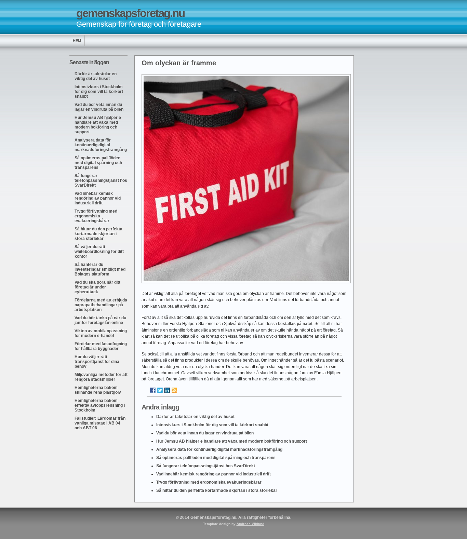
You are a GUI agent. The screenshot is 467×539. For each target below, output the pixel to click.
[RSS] (174, 390)
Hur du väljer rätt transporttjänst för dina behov (97, 361)
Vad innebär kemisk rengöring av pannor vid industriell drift (98, 198)
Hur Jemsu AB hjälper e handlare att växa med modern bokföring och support (98, 124)
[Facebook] (153, 390)
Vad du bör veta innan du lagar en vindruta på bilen (99, 107)
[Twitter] (160, 390)
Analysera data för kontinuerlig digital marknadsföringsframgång (101, 145)
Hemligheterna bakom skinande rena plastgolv (98, 390)
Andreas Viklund (250, 524)
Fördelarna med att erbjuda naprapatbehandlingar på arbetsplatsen (101, 305)
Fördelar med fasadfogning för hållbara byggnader (101, 346)
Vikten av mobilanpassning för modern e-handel (101, 333)
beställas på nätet (295, 323)
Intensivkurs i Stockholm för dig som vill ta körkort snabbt (99, 91)
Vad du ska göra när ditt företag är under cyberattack (97, 287)
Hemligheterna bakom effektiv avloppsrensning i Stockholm (100, 405)
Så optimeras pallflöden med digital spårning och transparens (98, 163)
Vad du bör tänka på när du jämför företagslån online (100, 320)
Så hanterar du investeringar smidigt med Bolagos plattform (100, 269)
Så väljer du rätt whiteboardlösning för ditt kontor (99, 251)
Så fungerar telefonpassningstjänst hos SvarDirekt (101, 180)
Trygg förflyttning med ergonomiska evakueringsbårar (96, 216)
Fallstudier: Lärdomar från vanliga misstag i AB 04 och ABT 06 (100, 423)
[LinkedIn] (167, 390)
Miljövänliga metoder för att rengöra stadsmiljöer (101, 377)
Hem (77, 41)
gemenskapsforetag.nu (130, 13)
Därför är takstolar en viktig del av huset (96, 76)
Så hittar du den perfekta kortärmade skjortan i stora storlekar (98, 234)
